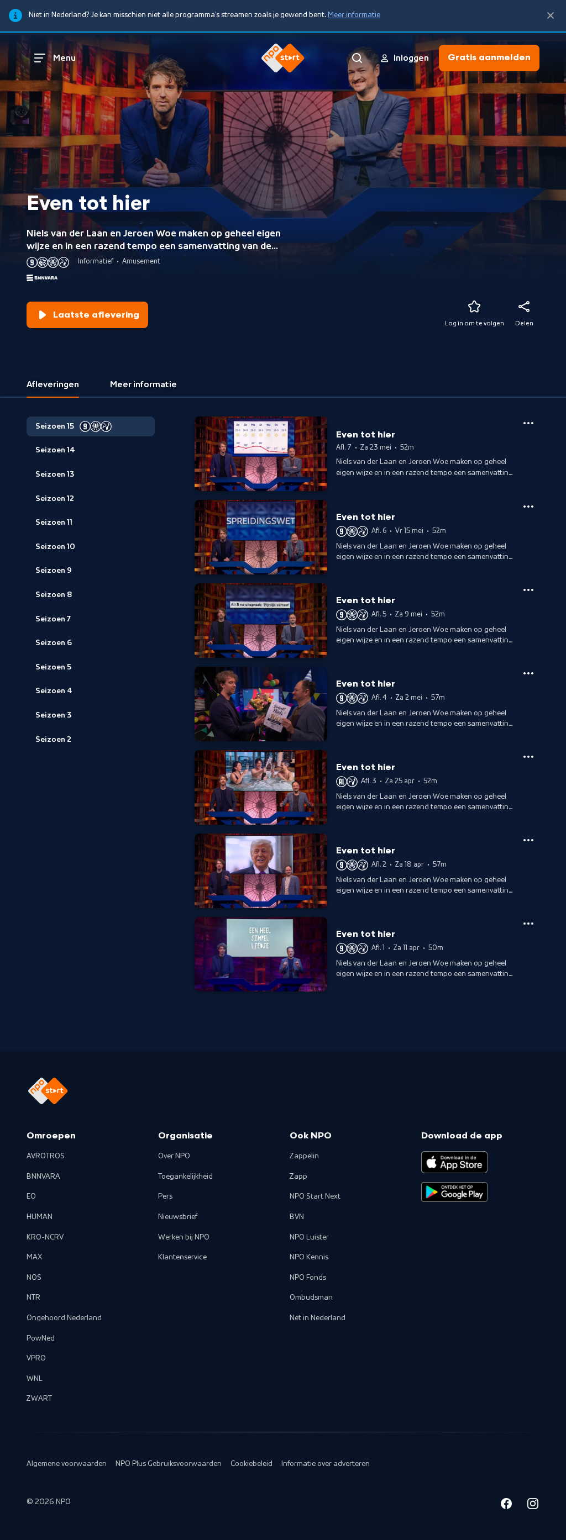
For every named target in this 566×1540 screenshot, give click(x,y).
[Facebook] (506, 1505)
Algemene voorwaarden (67, 1464)
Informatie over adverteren (325, 1464)
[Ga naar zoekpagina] (357, 58)
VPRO (36, 1358)
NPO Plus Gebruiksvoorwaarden (169, 1464)
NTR (33, 1297)
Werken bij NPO (183, 1237)
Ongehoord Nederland (64, 1318)
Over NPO (174, 1156)
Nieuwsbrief (177, 1217)
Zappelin (304, 1156)
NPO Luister (309, 1237)
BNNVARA (43, 1176)
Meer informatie (354, 15)
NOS (34, 1277)
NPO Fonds (308, 1277)
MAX (34, 1257)
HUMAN (40, 1217)
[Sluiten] (550, 16)
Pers (165, 1196)
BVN (297, 1217)
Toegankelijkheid (185, 1176)
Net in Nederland (317, 1318)
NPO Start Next (315, 1196)
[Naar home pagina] (283, 58)
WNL (35, 1379)
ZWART (39, 1398)
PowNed (41, 1338)
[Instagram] (532, 1505)
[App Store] (454, 1162)
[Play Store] (454, 1192)
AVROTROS (46, 1156)
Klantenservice (182, 1257)
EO (31, 1196)
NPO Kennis (309, 1257)
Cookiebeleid (251, 1464)
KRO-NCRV (45, 1237)
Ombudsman (311, 1297)
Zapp (298, 1176)
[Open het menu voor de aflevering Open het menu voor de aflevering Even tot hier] (528, 423)
